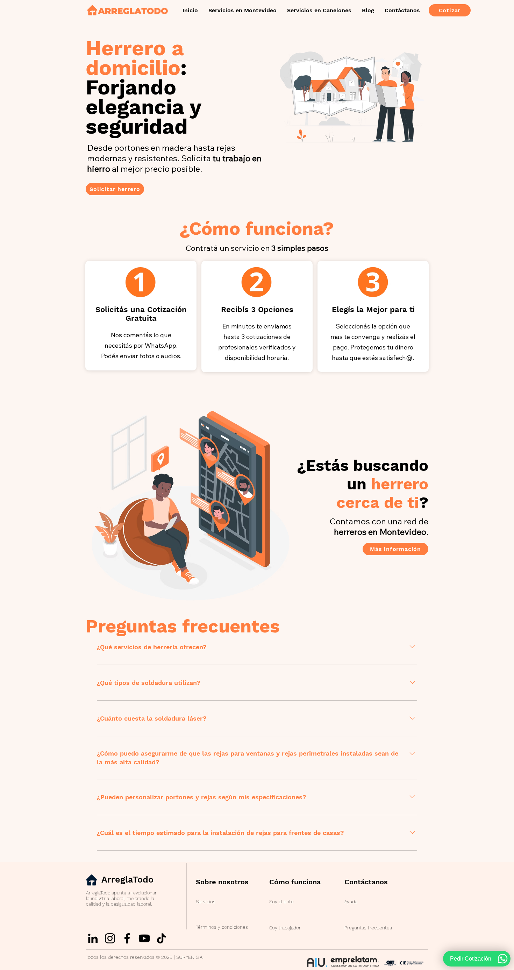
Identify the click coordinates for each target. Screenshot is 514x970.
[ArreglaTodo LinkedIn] (93, 938)
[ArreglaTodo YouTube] (144, 938)
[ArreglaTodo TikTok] (161, 938)
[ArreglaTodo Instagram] (110, 938)
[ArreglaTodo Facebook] (127, 938)
